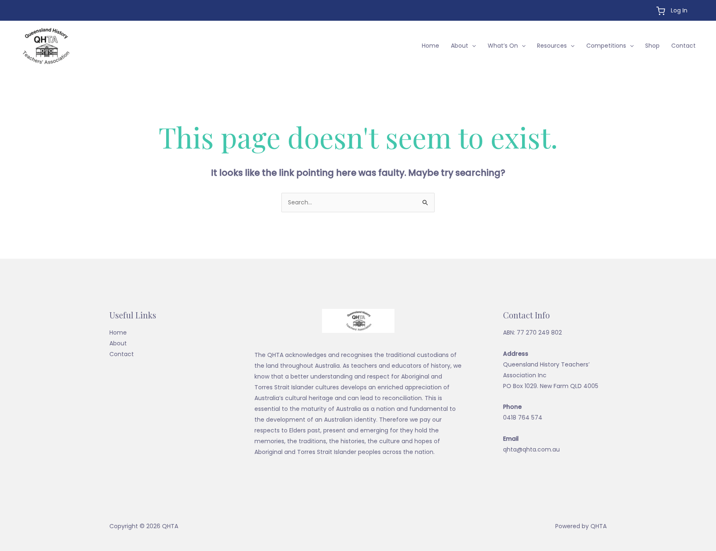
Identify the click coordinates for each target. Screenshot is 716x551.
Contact (683, 45)
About (459, 45)
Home (430, 45)
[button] (472, 45)
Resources (552, 45)
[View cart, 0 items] (660, 11)
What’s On (503, 45)
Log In (679, 10)
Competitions (606, 45)
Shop (652, 45)
